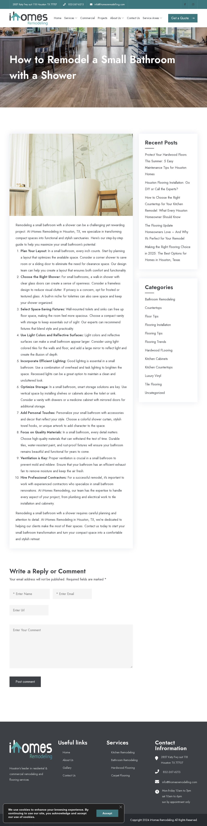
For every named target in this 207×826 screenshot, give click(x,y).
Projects (102, 18)
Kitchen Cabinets (156, 358)
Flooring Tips (154, 333)
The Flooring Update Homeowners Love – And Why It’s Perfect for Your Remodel (166, 232)
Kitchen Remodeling (123, 752)
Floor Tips (151, 316)
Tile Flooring (153, 384)
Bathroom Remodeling (160, 299)
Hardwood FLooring (158, 350)
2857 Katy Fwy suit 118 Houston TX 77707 (35, 4)
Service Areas (151, 18)
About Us (115, 18)
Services (69, 18)
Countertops (153, 307)
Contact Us (133, 18)
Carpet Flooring (120, 775)
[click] (185, 4)
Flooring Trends (155, 341)
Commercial (87, 18)
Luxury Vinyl (153, 375)
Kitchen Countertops (159, 367)
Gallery (67, 768)
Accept (107, 813)
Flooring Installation (158, 324)
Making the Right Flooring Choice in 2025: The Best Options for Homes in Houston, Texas (167, 253)
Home (57, 18)
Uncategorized (155, 392)
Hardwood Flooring (123, 768)
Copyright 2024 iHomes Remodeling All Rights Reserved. (163, 820)
